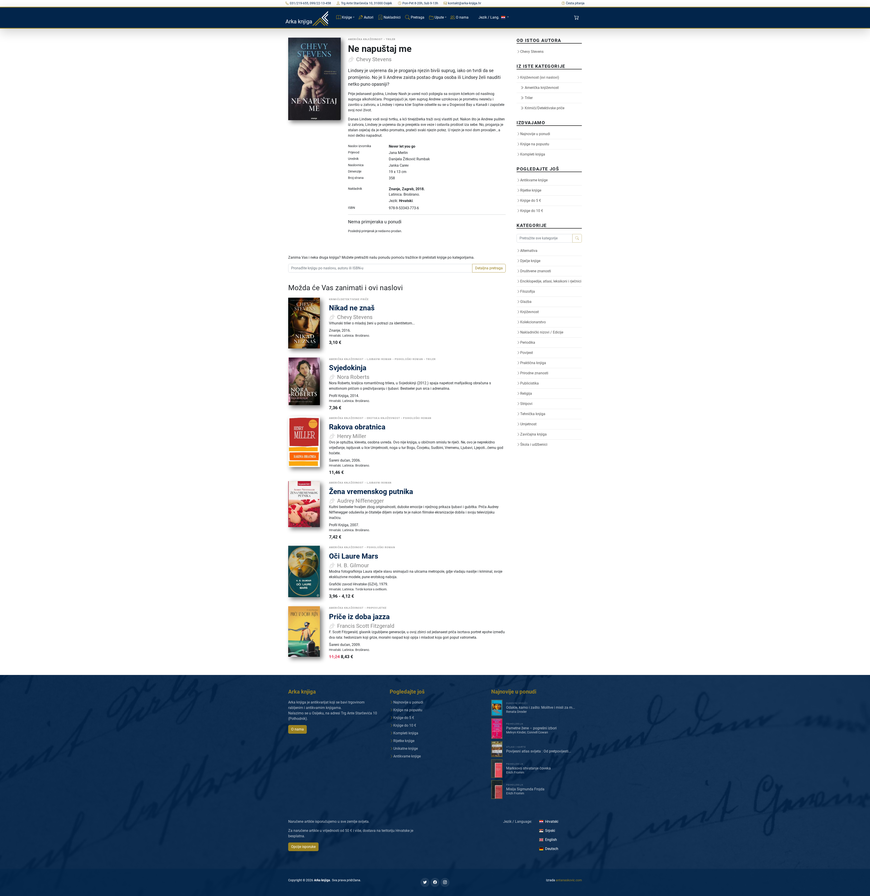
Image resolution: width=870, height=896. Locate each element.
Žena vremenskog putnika (371, 491)
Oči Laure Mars (353, 556)
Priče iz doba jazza (359, 616)
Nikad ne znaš (352, 308)
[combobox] (380, 268)
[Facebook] (435, 882)
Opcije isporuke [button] (303, 847)
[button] (577, 17)
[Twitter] (425, 882)
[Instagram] (445, 882)
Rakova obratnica (357, 427)
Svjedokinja (347, 367)
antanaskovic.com (569, 880)
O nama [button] (297, 729)
